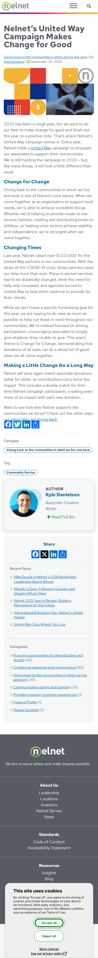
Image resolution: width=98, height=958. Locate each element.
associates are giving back (34, 419)
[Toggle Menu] (73, 5)
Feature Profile (25, 702)
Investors (49, 804)
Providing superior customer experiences (45, 694)
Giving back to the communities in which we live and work (45, 57)
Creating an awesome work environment (44, 667)
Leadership (49, 792)
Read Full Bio (64, 517)
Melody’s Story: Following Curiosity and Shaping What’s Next (44, 591)
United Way (41, 148)
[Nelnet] (16, 6)
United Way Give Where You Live (39, 624)
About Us (49, 785)
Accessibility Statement (49, 847)
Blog (49, 878)
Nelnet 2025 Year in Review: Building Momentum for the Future (42, 602)
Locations (49, 798)
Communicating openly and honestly (41, 687)
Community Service (21, 472)
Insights (49, 872)
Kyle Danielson (14, 62)
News (49, 816)
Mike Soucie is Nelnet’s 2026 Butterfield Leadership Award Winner (45, 579)
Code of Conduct (49, 841)
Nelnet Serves (49, 810)
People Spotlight (26, 710)
